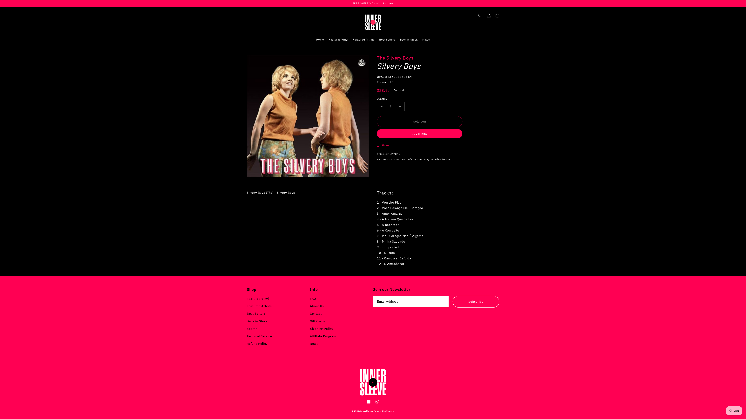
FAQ (313, 299)
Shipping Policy (321, 329)
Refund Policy (257, 344)
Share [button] (385, 145)
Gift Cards (317, 321)
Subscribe (476, 301)
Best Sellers (256, 313)
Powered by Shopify (384, 411)
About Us (317, 306)
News (314, 344)
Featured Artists (259, 306)
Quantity (382, 98)
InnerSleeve (366, 411)
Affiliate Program (323, 336)
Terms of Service (259, 336)
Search (252, 329)
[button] (480, 15)
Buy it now (420, 134)
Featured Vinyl (258, 299)
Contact (316, 313)
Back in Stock (257, 321)
